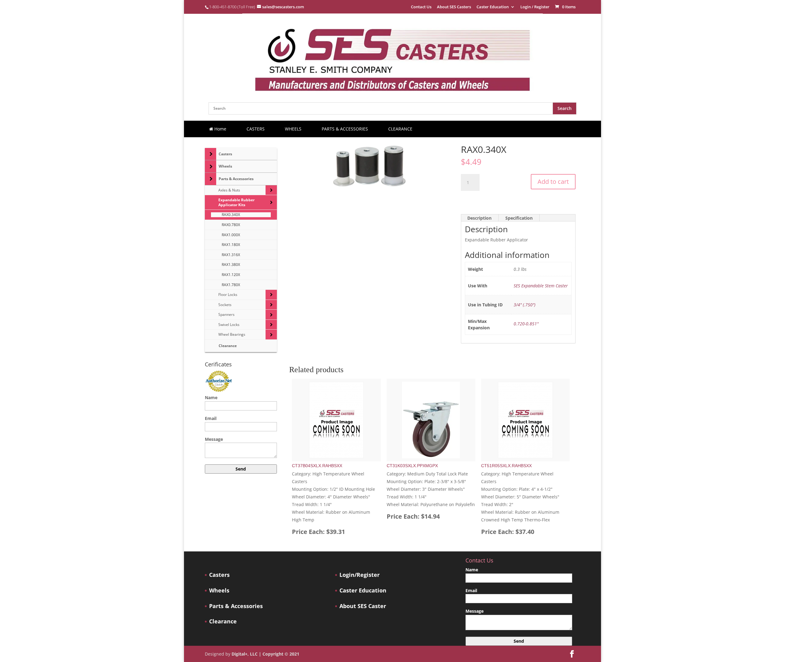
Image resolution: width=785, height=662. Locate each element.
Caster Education (493, 7)
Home (219, 129)
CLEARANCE (400, 129)
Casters (219, 574)
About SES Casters (454, 7)
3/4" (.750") (524, 305)
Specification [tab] (519, 218)
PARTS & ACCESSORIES (345, 129)
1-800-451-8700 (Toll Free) (232, 6)
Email (210, 418)
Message (214, 439)
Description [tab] (479, 218)
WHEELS (293, 129)
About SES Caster (362, 606)
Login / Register (535, 7)
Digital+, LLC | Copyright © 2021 (265, 654)
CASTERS (256, 129)
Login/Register (359, 574)
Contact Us (421, 7)
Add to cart (553, 181)
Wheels (219, 590)
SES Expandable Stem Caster (541, 286)
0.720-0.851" (526, 324)
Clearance (223, 621)
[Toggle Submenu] (210, 154)
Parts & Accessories (236, 606)
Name (211, 397)
